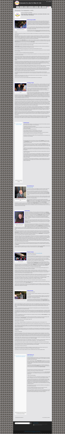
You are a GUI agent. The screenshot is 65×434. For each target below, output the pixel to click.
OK (30, 423)
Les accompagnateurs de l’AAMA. (46, 417)
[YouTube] (50, 1)
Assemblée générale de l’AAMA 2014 (19, 417)
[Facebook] (46, 1)
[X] (48, 1)
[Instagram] (49, 1)
